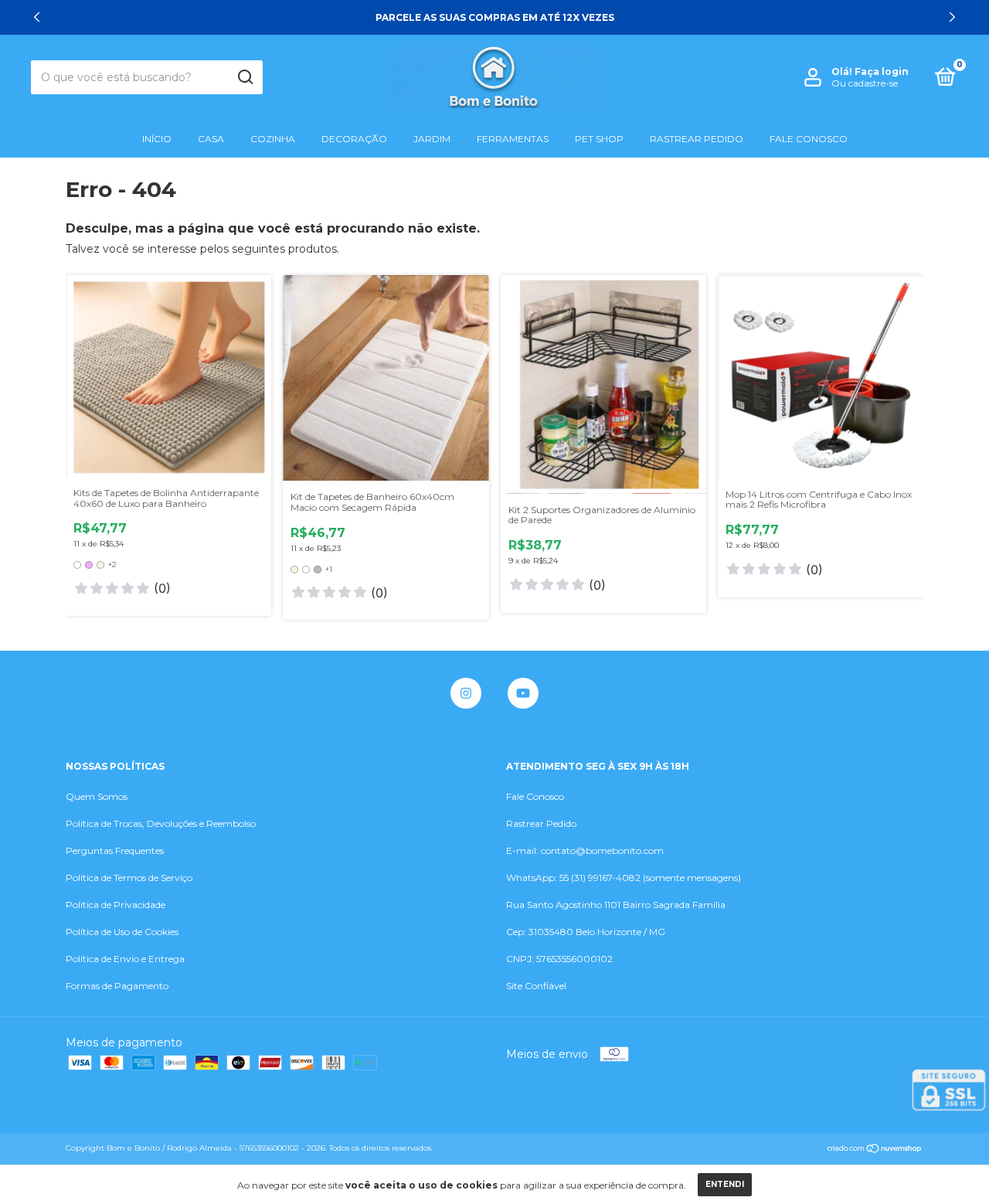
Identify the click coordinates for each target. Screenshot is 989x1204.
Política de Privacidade (115, 904)
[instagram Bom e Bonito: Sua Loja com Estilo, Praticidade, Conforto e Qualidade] (465, 693)
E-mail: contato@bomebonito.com (585, 850)
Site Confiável (536, 985)
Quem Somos (96, 796)
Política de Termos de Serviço (129, 877)
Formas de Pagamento (117, 985)
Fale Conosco (809, 139)
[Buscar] (244, 77)
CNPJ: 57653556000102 (559, 958)
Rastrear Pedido (696, 139)
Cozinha (272, 139)
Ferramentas (513, 139)
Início (157, 139)
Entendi (724, 1184)
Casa (211, 139)
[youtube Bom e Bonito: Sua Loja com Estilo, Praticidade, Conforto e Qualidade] (523, 693)
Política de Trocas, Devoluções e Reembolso (161, 823)
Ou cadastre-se (864, 83)
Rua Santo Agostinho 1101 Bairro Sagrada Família (616, 904)
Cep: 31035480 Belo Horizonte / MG (585, 931)
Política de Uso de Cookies (122, 931)
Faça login (882, 71)
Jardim (431, 139)
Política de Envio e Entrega (125, 958)
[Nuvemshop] (875, 1150)
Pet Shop (599, 139)
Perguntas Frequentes (115, 850)
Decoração (354, 139)
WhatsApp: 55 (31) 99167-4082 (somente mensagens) (623, 877)
